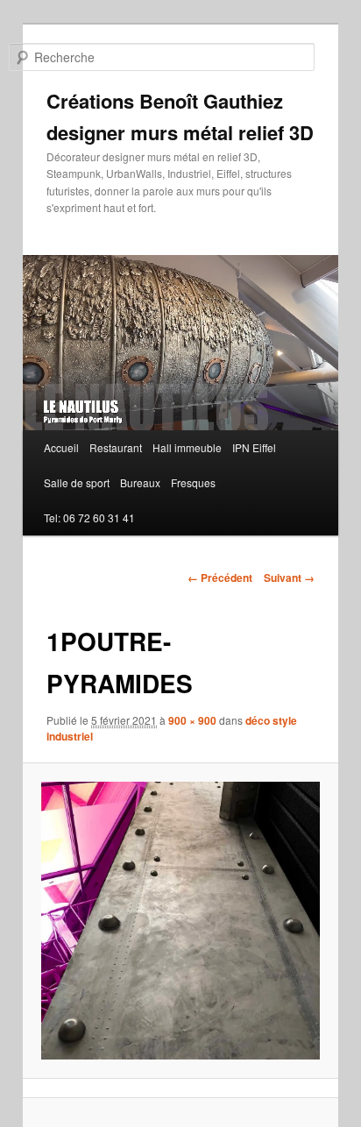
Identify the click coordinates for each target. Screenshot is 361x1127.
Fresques (193, 482)
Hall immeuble (187, 447)
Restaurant (115, 447)
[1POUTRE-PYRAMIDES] (180, 921)
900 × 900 (192, 720)
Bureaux (140, 482)
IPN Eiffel (254, 447)
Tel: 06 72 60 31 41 (89, 517)
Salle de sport (77, 482)
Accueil (61, 447)
